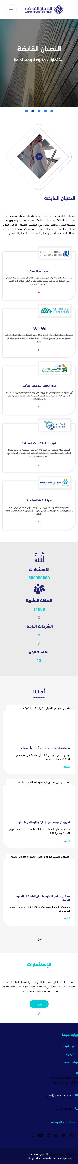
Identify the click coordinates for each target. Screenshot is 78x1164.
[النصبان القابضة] (44, 9)
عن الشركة (69, 1046)
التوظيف (70, 1054)
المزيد (66, 766)
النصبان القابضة (39, 1154)
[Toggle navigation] (11, 9)
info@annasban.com (60, 1095)
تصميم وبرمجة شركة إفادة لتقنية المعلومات (51, 1158)
